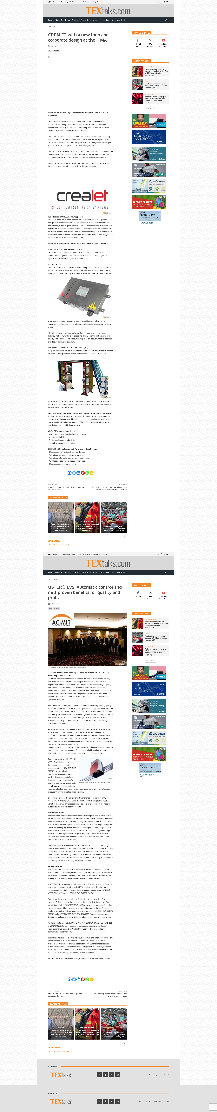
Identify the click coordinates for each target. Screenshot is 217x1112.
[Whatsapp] (87, 473)
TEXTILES (56, 51)
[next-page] (124, 536)
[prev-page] (121, 536)
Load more (149, 108)
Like (138, 39)
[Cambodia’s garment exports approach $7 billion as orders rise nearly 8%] (114, 517)
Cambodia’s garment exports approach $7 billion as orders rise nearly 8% (114, 528)
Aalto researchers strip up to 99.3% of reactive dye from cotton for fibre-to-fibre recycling (155, 99)
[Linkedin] (78, 473)
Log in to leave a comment (59, 545)
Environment (149, 94)
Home (50, 27)
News (56, 27)
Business (61, 521)
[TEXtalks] (109, 10)
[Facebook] (161, 2)
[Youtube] (167, 2)
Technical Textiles (87, 521)
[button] (166, 20)
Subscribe (163, 39)
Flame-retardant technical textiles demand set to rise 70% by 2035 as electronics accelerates (87, 527)
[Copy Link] (92, 473)
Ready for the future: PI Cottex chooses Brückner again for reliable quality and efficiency (61, 527)
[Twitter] (164, 2)
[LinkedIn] (158, 2)
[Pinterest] (83, 473)
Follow (150, 39)
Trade (113, 523)
